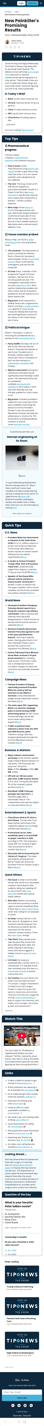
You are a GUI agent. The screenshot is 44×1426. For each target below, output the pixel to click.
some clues (16, 935)
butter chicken (23, 1147)
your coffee (21, 1120)
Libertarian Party (27, 338)
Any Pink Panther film (15, 1216)
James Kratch (16, 40)
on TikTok (25, 1140)
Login (21, 3)
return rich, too (22, 1133)
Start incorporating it (25, 997)
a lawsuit (28, 1096)
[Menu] (40, 3)
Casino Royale (11, 1222)
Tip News (8, 12)
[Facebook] (25, 1405)
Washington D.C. (24, 1083)
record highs (17, 1126)
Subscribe (32, 3)
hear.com (25, 496)
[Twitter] (12, 1405)
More (23, 557)
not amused (30, 1090)
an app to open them (28, 909)
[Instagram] (31, 1405)
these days (18, 1103)
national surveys (22, 424)
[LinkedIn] (19, 1405)
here (14, 507)
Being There (10, 1219)
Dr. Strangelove (12, 1214)
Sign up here (27, 130)
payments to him (23, 285)
